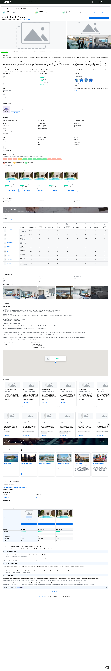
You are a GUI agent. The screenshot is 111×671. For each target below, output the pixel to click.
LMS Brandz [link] (100, 421)
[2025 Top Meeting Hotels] (86, 80)
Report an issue (42, 596)
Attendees (5, 218)
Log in (108, 2)
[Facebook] (37, 498)
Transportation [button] (6, 431)
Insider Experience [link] (64, 421)
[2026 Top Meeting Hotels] (77, 80)
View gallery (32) (105, 47)
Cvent (2, 4)
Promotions (23, 2)
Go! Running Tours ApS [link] (29, 421)
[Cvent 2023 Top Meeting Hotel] (91, 80)
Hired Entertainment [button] (30, 431)
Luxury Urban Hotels (26, 463)
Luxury (41, 2)
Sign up (104, 2)
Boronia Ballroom (10, 229)
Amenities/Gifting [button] (67, 431)
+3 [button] (67, 432)
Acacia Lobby (9, 234)
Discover (36, 2)
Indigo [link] (80, 421)
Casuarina (9, 263)
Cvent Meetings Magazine (63, 463)
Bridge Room (9, 259)
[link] (11, 416)
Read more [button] (7, 397)
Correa (8, 251)
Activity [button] (24, 431)
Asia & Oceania (7, 463)
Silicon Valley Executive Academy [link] (48, 421)
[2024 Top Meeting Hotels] (81, 80)
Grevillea (8, 246)
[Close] (107, 9)
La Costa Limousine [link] (9, 421)
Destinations (30, 2)
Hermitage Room (10, 242)
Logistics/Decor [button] (43, 432)
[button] (33, 35)
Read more (77, 90)
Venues (17, 1)
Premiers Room (10, 255)
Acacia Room (9, 238)
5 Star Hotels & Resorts (45, 463)
